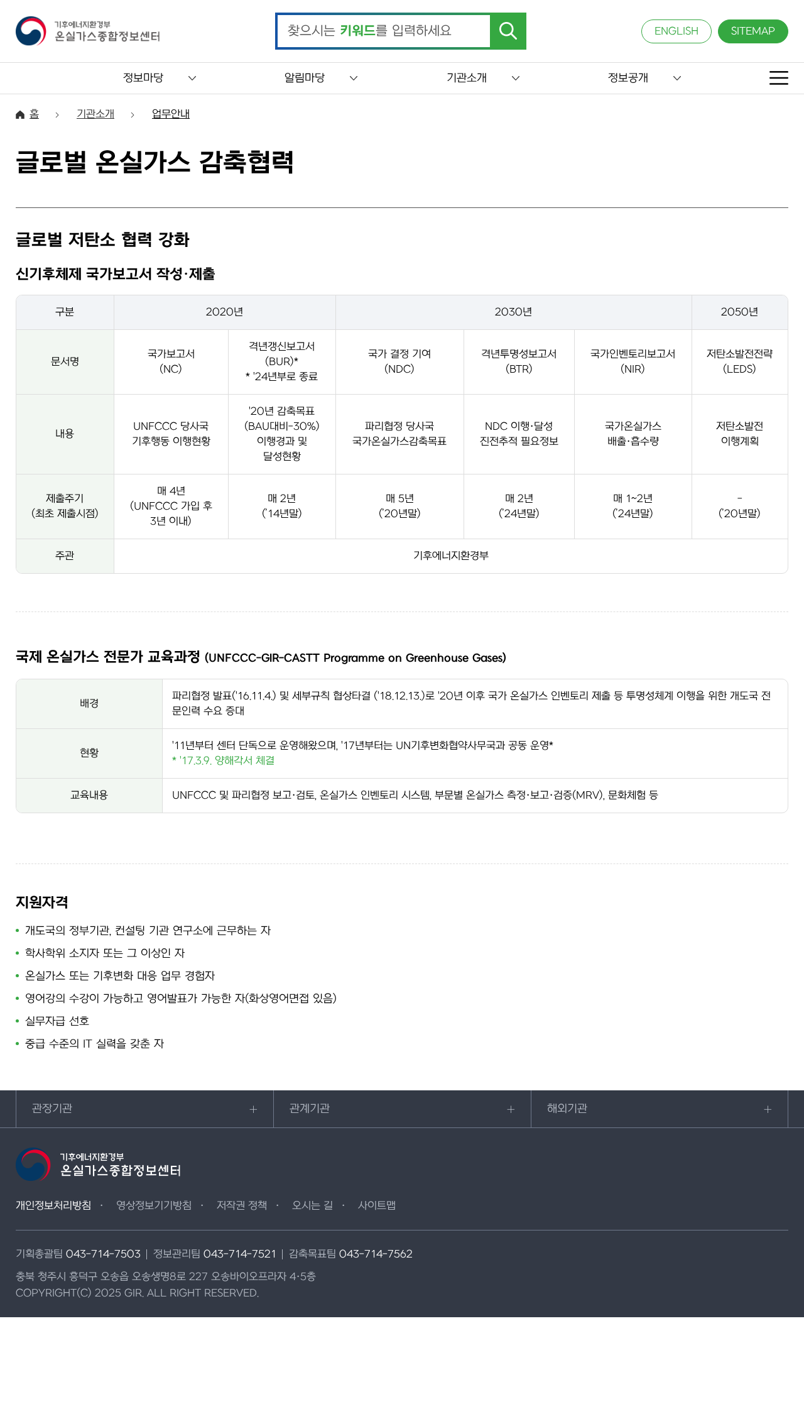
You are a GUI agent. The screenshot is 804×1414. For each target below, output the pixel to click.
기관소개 (467, 78)
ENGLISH (676, 31)
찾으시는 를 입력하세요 (370, 31)
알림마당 (305, 78)
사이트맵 (377, 1206)
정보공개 (628, 78)
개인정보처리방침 (53, 1206)
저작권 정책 (242, 1206)
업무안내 (171, 114)
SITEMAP (753, 31)
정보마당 (143, 78)
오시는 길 (312, 1206)
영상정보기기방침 (154, 1206)
